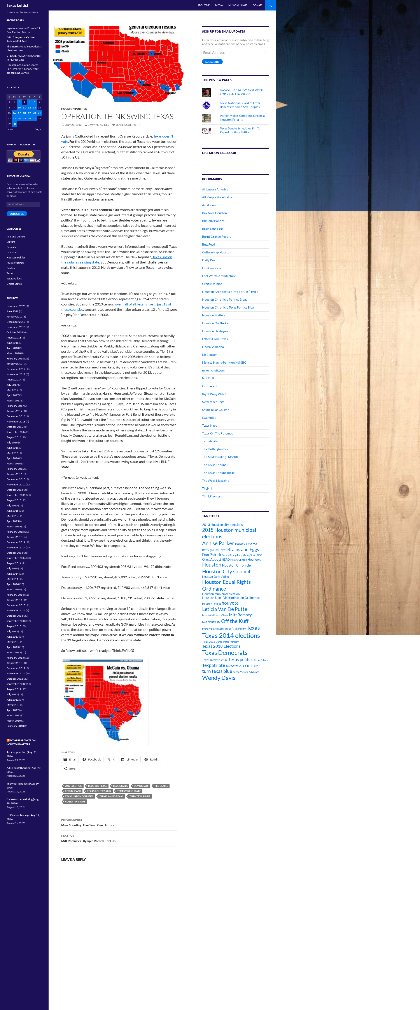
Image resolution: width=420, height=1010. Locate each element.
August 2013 (14, 626)
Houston (211, 565)
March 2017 (14, 400)
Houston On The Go (215, 323)
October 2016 (15, 426)
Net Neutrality (211, 622)
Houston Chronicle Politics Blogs (224, 299)
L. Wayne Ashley (98, 124)
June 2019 (13, 311)
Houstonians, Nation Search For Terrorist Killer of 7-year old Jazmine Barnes (22, 68)
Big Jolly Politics (213, 221)
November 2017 (16, 374)
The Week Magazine (215, 480)
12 (29, 107)
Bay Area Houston (214, 213)
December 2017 (16, 369)
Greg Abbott (211, 559)
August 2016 (14, 437)
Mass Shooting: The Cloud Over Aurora (87, 822)
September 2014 (16, 558)
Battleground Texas (214, 550)
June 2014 (13, 573)
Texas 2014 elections (231, 635)
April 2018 (13, 348)
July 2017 (12, 384)
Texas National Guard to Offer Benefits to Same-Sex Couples (240, 105)
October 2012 (15, 678)
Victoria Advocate (249, 671)
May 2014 (12, 579)
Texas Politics (14, 278)
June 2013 (13, 636)
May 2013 (12, 642)
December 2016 (16, 416)
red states (161, 785)
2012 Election (73, 785)
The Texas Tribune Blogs (218, 472)
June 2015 (13, 510)
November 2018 (16, 327)
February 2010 (15, 725)
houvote (230, 603)
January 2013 (14, 663)
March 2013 (14, 652)
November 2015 (16, 484)
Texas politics (240, 659)
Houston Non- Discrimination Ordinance (231, 598)
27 (34, 118)
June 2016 (13, 447)
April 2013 (13, 647)
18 (24, 113)
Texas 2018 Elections (221, 646)
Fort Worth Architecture (219, 276)
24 (19, 118)
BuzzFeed (208, 244)
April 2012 (13, 710)
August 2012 (14, 689)
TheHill (207, 488)
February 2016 (15, 468)
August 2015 (14, 500)
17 (19, 113)
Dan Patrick (211, 554)
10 (19, 107)
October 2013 (15, 615)
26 (29, 118)
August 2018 (14, 337)
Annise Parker (218, 543)
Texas (253, 627)
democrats (141, 785)
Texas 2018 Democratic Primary (220, 641)
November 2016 (16, 421)
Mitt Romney (240, 614)
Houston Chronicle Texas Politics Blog (228, 307)
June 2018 (13, 342)
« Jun (11, 129)
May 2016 (12, 453)
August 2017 (14, 379)
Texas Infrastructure (215, 660)
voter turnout (75, 801)
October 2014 (15, 552)
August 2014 (14, 563)
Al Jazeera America (215, 189)
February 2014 (15, 594)
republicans (73, 791)
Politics (11, 268)
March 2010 (14, 720)
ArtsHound (209, 205)
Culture (11, 241)
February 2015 (15, 531)
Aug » (38, 129)
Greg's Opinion (212, 284)
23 (14, 118)
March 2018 (14, 353)
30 (14, 124)
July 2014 (12, 568)
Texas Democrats (224, 652)
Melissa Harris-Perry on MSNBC (224, 362)
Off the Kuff (210, 386)
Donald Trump (229, 555)
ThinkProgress (212, 496)
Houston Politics (74, 108)
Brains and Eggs (212, 228)
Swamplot (209, 417)
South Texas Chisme (215, 410)
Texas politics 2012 (99, 791)
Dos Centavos (211, 268)
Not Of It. (208, 378)
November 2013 (16, 610)
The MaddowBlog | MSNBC (220, 457)
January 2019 (14, 316)
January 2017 (14, 411)
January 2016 (14, 474)
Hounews (254, 559)
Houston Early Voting (215, 576)
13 (34, 107)
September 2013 (16, 621)
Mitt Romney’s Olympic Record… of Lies (88, 838)
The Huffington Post (215, 449)
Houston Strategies (215, 331)
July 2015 (12, 505)
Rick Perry (239, 628)
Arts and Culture (16, 236)
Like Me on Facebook (219, 153)
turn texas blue (140, 796)
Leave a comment (128, 124)
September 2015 (16, 495)
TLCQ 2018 (253, 666)
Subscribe (212, 61)
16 (14, 113)
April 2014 (13, 584)
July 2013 (12, 631)
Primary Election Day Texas (216, 628)
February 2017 (15, 405)
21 (39, 113)
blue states (120, 785)
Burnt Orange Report (216, 236)
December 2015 (16, 479)
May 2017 (12, 390)
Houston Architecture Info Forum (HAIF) (230, 291)
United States (14, 283)
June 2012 (13, 699)
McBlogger (209, 354)
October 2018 (15, 332)
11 (24, 107)
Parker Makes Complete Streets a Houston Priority (242, 117)
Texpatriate (209, 441)
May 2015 (12, 516)
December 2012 (16, 668)
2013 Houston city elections (222, 525)
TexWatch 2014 (236, 666)
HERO (226, 559)
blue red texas (97, 785)
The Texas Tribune (214, 465)
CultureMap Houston (216, 252)
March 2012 (14, 715)
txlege (236, 671)
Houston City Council (226, 571)
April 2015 (13, 521)
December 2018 (16, 321)
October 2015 (15, 489)
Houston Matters (213, 315)
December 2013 (16, 605)
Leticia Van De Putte (224, 609)
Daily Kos (208, 260)
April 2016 (13, 458)
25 (24, 118)
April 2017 (13, 395)
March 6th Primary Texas (215, 615)
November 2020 (16, 306)
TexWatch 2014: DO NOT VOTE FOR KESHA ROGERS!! (241, 92)
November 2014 (16, 547)
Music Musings (237, 5)
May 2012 (12, 704)
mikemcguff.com (213, 370)
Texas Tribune (261, 660)
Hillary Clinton (238, 559)
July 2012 (12, 694)
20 (34, 113)
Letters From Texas (215, 339)
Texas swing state (129, 791)
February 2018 (15, 358)
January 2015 (14, 537)
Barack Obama (246, 544)
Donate (257, 5)
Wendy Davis (218, 677)
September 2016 (16, 432)
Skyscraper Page (213, 402)
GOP (259, 555)
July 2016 (12, 442)
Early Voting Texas (246, 555)
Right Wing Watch (214, 394)
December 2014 (16, 542)
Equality (11, 247)
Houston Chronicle (236, 565)
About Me (204, 5)
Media (219, 5)
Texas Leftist (17, 5)
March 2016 (14, 463)
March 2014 (14, 589)
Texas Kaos (209, 425)
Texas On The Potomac (217, 433)
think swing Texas (111, 796)
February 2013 (15, 657)
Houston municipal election (221, 594)
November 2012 (16, 673)
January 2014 (14, 600)
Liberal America (213, 347)
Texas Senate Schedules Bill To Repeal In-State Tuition (240, 130)
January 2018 (14, 363)
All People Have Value (217, 197)
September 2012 (16, 684)
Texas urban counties (79, 796)
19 (29, 113)
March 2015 (14, 526)
